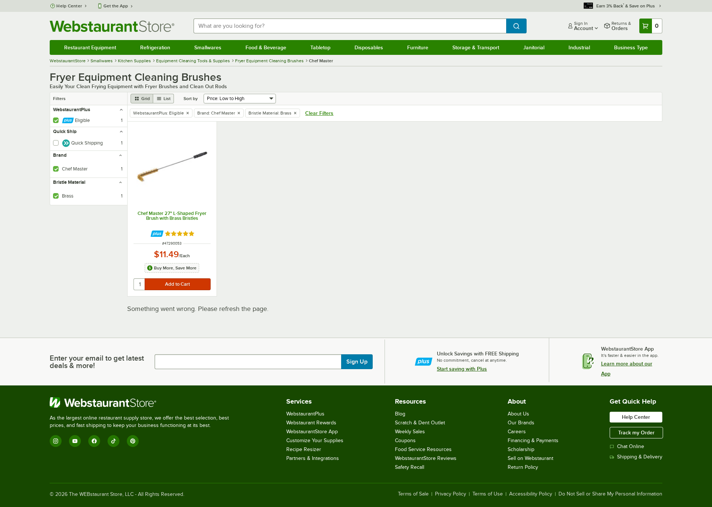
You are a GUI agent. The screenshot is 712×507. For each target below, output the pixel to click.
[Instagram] (56, 441)
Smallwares (207, 47)
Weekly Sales (410, 431)
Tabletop (320, 47)
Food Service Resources (423, 449)
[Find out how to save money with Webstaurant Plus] (157, 234)
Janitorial (533, 47)
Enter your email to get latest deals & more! (97, 361)
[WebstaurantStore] (142, 402)
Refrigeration (155, 47)
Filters (59, 98)
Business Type (631, 47)
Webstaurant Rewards (311, 422)
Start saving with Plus (462, 369)
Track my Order (636, 432)
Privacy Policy (450, 494)
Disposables (369, 47)
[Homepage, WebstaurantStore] (112, 26)
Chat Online (630, 446)
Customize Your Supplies (314, 440)
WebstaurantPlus (305, 414)
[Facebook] (94, 441)
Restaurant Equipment (90, 47)
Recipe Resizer (303, 449)
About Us (518, 414)
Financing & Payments (533, 440)
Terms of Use (487, 494)
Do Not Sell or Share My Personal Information (610, 494)
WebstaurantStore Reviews (425, 458)
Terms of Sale (413, 494)
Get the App (115, 6)
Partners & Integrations (312, 458)
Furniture (417, 47)
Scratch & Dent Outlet (420, 422)
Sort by (191, 98)
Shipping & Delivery (639, 457)
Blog (400, 414)
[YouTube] (75, 441)
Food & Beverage (265, 47)
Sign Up (356, 361)
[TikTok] (113, 441)
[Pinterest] (133, 441)
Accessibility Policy (530, 494)
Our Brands (521, 422)
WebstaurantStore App (312, 431)
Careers (517, 431)
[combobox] (350, 26)
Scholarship (521, 449)
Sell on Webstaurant (530, 458)
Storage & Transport (475, 47)
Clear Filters (319, 113)
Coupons (405, 440)
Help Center (69, 6)
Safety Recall (409, 467)
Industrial (579, 47)
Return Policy (523, 467)
